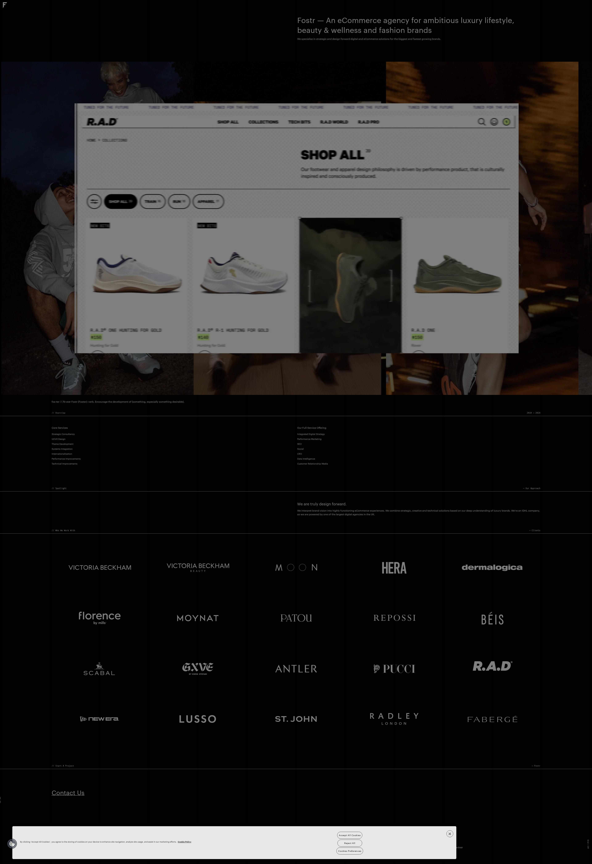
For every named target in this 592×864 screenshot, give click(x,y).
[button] (12, 844)
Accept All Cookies (350, 835)
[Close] (449, 833)
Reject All (349, 843)
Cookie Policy (184, 841)
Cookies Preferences (349, 850)
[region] (234, 842)
